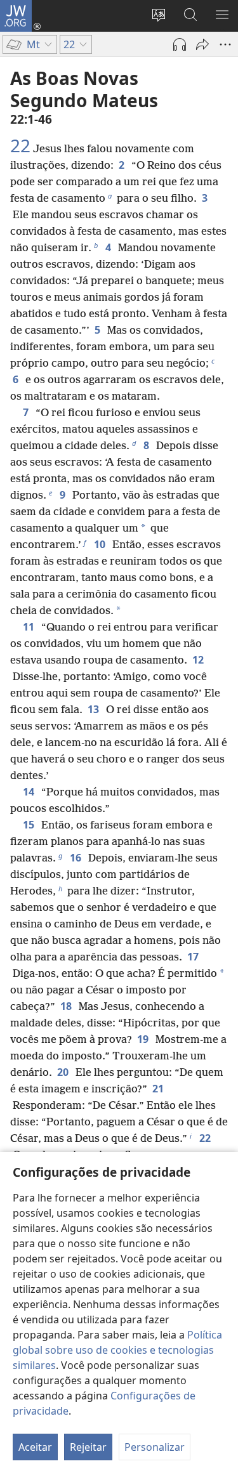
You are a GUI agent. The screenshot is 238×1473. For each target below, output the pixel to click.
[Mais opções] (225, 44)
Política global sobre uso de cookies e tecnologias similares (117, 1350)
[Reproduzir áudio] (179, 44)
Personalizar (154, 1447)
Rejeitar (88, 1447)
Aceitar (35, 1447)
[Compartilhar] (202, 44)
